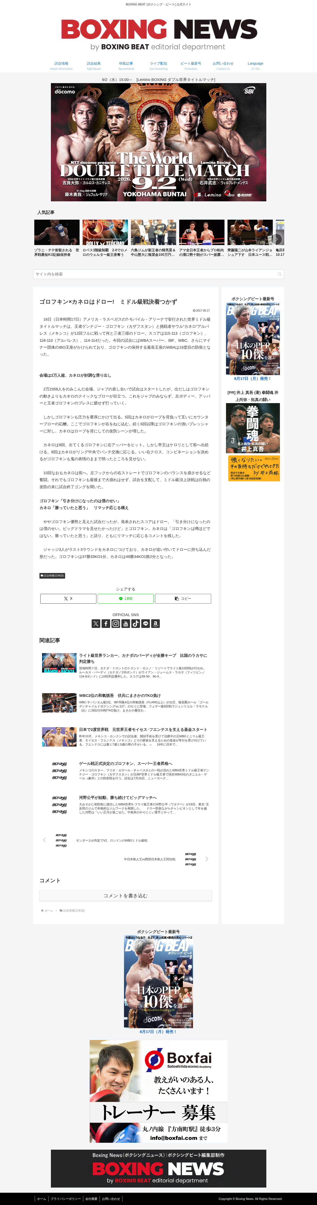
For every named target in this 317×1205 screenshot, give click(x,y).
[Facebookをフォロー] (106, 623)
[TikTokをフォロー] (135, 623)
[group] (57, 240)
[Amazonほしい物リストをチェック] (155, 623)
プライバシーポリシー (66, 1198)
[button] (276, 239)
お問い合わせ (111, 1198)
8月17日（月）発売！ (253, 378)
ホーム (41, 1198)
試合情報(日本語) (54, 575)
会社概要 (91, 1198)
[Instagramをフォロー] (115, 623)
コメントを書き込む (126, 895)
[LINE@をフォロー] (145, 623)
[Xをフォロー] (96, 623)
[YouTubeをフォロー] (125, 623)
